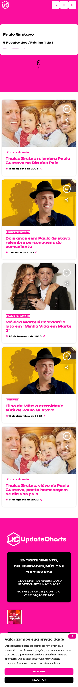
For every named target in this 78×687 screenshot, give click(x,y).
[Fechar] (72, 636)
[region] (39, 660)
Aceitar (39, 671)
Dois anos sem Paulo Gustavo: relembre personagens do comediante (39, 242)
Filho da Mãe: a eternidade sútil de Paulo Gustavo (34, 408)
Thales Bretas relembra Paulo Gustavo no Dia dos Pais (38, 160)
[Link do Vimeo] (5, 5)
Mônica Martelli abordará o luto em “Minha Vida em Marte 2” (38, 326)
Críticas (12, 399)
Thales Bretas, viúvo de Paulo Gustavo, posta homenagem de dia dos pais (37, 489)
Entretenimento (18, 152)
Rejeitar (39, 679)
